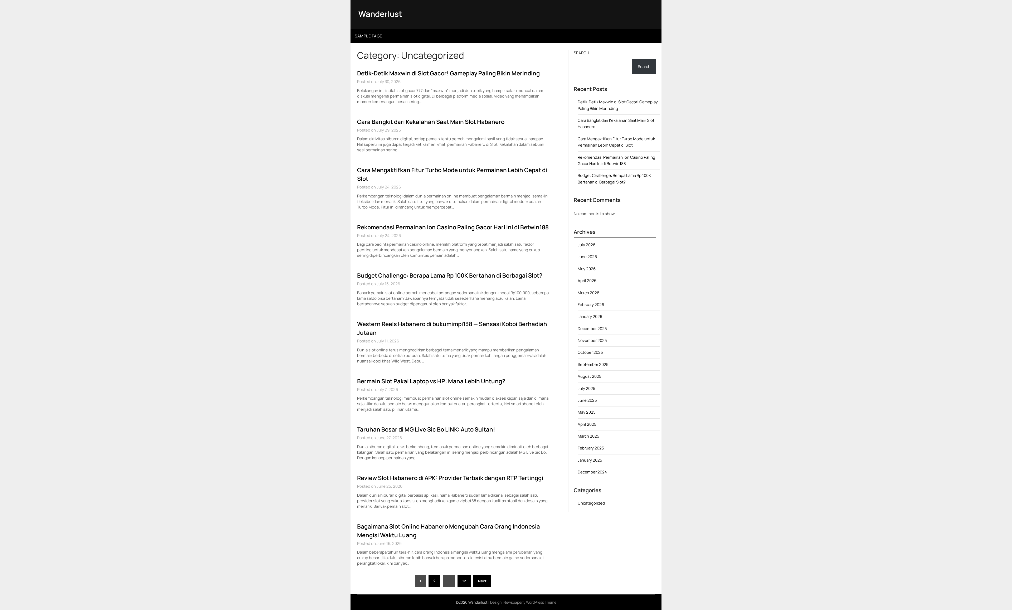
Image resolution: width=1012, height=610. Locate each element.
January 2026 (590, 316)
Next (482, 580)
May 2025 (587, 412)
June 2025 (587, 400)
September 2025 (593, 364)
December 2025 (592, 328)
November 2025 (592, 340)
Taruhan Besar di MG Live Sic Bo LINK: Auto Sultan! (426, 429)
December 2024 (592, 472)
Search (581, 53)
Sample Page (368, 36)
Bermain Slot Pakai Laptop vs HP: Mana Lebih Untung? (431, 381)
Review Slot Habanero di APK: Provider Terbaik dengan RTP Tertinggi (450, 478)
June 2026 (587, 256)
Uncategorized (591, 503)
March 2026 (588, 293)
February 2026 (591, 304)
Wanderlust (380, 13)
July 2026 (586, 245)
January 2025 (590, 460)
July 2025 (586, 388)
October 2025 (590, 352)
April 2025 (587, 424)
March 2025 (588, 436)
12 (464, 580)
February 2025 (591, 448)
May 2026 (587, 269)
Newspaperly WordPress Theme (529, 602)
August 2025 (589, 376)
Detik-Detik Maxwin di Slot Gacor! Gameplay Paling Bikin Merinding (448, 73)
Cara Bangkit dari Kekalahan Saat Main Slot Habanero (430, 122)
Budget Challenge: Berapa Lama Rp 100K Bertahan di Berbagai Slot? (449, 275)
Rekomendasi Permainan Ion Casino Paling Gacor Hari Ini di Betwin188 (453, 227)
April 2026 (587, 280)
